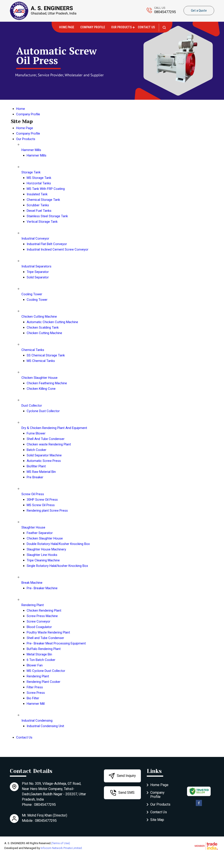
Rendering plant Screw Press (47, 511)
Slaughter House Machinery (46, 549)
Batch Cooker (36, 450)
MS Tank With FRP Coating (46, 189)
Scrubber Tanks (38, 205)
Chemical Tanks (32, 350)
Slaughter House (33, 527)
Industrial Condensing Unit (45, 726)
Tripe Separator (38, 272)
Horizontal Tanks (39, 183)
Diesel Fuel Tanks (39, 211)
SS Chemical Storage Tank (46, 355)
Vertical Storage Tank (42, 222)
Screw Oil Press (32, 494)
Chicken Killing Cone (41, 389)
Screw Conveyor (38, 621)
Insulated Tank (37, 194)
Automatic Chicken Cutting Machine (52, 322)
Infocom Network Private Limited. (61, 848)
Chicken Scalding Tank (43, 327)
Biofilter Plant (36, 466)
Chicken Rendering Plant (44, 610)
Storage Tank (30, 172)
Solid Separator (38, 277)
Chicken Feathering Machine (47, 383)
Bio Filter (33, 698)
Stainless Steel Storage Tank (47, 216)
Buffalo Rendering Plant (44, 649)
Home (20, 109)
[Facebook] (199, 805)
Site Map (157, 820)
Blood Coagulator (39, 627)
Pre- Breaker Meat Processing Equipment (56, 643)
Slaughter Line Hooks (42, 555)
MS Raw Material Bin (41, 472)
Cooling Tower (31, 294)
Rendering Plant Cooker (43, 682)
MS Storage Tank (39, 178)
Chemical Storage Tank (43, 200)
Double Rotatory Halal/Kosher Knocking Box (58, 544)
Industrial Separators (36, 266)
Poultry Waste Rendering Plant (48, 632)
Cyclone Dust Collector (43, 411)
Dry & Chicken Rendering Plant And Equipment (54, 428)
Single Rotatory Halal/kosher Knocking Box (57, 566)
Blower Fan (35, 665)
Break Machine (31, 583)
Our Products (121, 27)
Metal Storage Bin (39, 654)
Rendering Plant (32, 605)
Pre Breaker (35, 477)
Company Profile (92, 27)
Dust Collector (31, 406)
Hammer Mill (36, 704)
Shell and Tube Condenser (45, 638)
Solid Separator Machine (44, 455)
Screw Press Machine (42, 616)
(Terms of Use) (60, 843)
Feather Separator (40, 533)
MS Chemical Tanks (41, 361)
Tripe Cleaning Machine (43, 560)
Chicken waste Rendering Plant (49, 444)
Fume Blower (36, 433)
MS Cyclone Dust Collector (46, 671)
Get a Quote (199, 10)
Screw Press (36, 693)
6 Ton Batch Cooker (41, 660)
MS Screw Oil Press (41, 505)
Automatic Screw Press (44, 461)
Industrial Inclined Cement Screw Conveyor (57, 249)
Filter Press (35, 687)
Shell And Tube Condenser (46, 439)
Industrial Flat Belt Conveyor (47, 244)
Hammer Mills (31, 150)
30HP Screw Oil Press (42, 500)
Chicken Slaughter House (39, 378)
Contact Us (146, 27)
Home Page (66, 27)
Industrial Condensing (36, 721)
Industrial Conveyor (35, 238)
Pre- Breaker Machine (42, 588)
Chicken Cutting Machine (39, 317)
